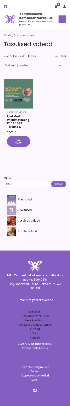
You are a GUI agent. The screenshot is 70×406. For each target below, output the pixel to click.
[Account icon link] (64, 6)
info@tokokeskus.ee (39, 300)
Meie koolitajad (35, 320)
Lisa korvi (18, 141)
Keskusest (35, 312)
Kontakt (35, 338)
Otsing (8, 178)
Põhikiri (35, 371)
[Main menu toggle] (62, 19)
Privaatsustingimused (35, 367)
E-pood (35, 329)
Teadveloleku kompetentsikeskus (36, 16)
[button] (47, 6)
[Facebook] (5, 6)
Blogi (35, 333)
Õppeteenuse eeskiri (35, 375)
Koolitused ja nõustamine (35, 325)
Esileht (8, 35)
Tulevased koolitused (35, 316)
